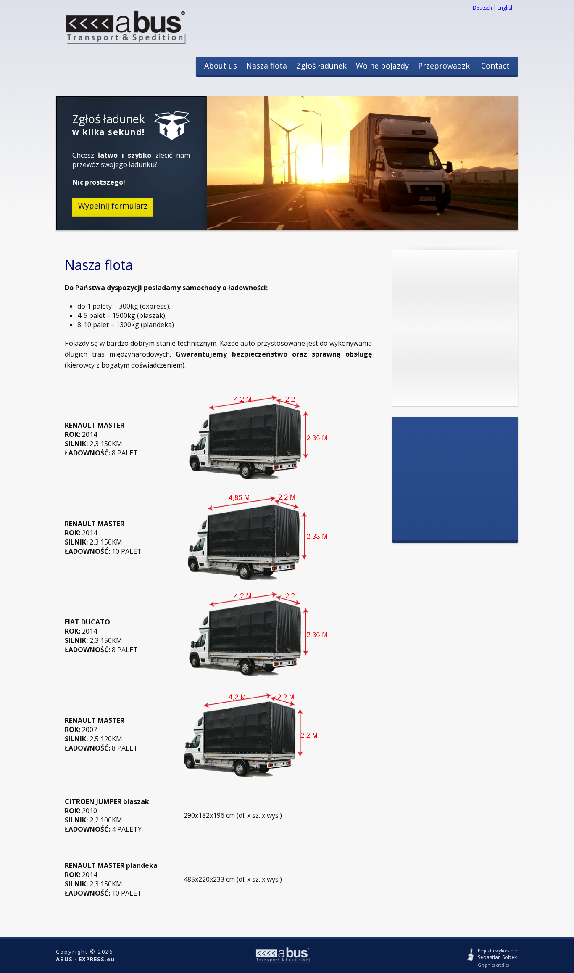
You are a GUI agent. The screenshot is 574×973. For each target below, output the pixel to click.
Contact (495, 66)
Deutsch (482, 7)
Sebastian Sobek (497, 957)
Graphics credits (493, 965)
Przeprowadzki (445, 66)
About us (220, 66)
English (506, 7)
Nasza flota (266, 66)
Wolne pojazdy (382, 66)
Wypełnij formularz (112, 206)
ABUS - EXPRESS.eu (85, 959)
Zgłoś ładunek (321, 66)
